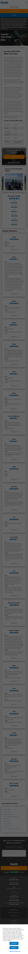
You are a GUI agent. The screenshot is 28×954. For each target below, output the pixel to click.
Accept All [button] (14, 943)
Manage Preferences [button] (15, 951)
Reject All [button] (13, 947)
